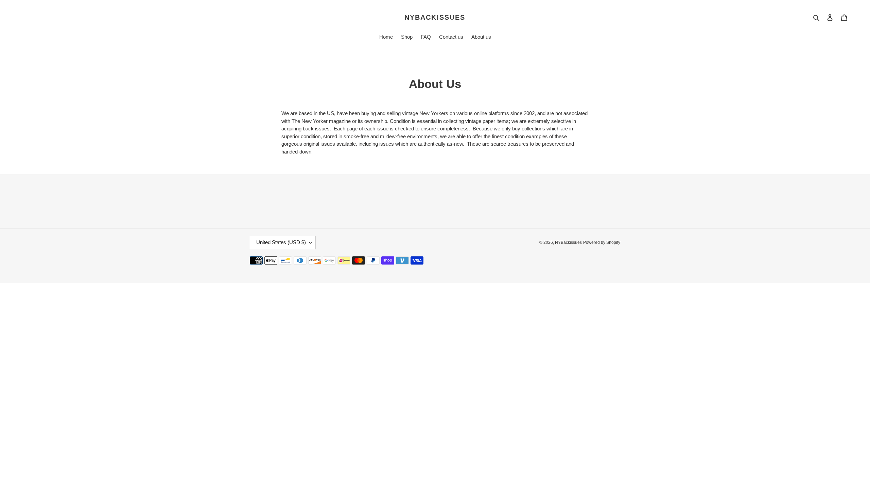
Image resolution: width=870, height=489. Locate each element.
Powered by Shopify (601, 242)
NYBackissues (434, 17)
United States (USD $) (281, 242)
